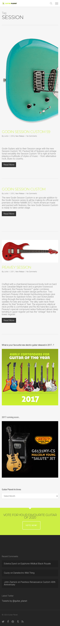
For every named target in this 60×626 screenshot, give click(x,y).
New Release (19, 136)
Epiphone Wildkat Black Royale (36, 563)
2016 (13, 136)
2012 (13, 194)
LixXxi (6, 136)
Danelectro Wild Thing (23, 573)
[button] (56, 3)
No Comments (31, 136)
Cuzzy (7, 573)
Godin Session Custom (23, 189)
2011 (13, 272)
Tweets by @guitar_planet (14, 601)
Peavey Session (16, 267)
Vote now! (31, 525)
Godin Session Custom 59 (26, 132)
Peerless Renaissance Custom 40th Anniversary (29, 583)
